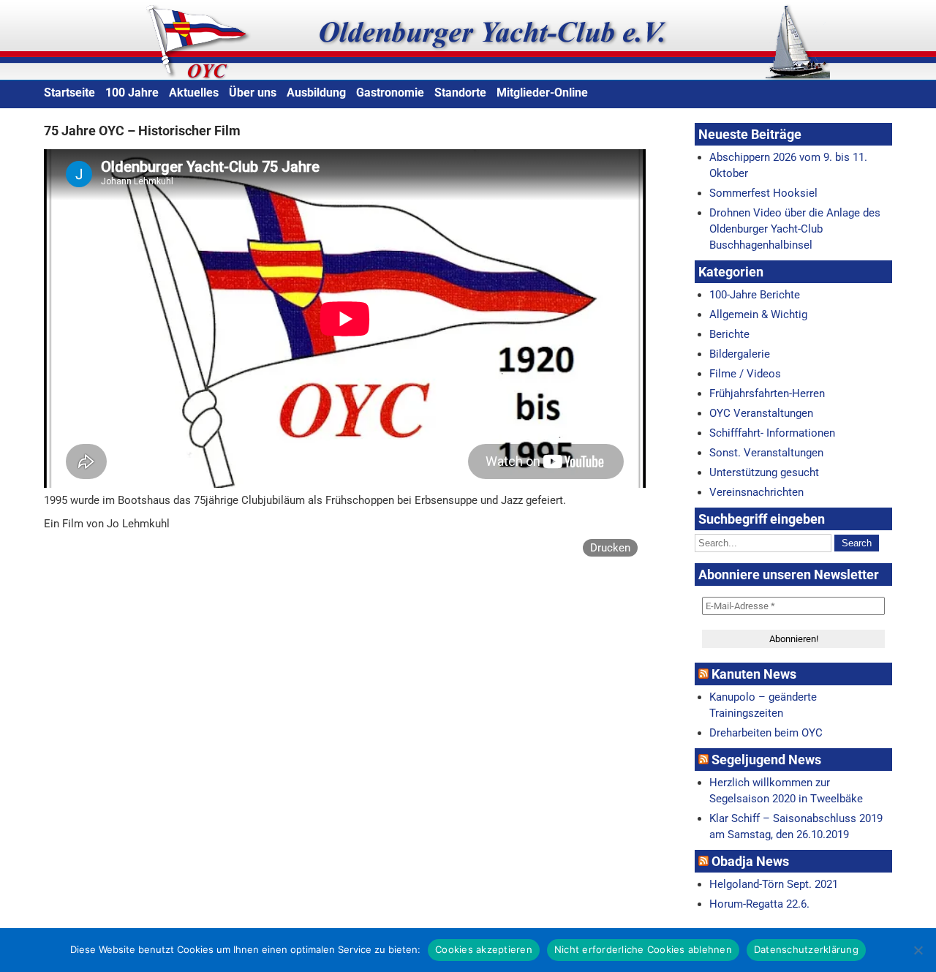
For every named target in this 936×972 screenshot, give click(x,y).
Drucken (610, 547)
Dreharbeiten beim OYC (766, 732)
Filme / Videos (745, 373)
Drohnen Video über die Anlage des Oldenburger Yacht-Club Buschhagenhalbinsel (794, 229)
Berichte (729, 334)
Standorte (460, 92)
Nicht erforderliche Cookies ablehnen (643, 949)
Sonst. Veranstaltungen (766, 452)
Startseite (69, 92)
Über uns (252, 92)
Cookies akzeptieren (483, 949)
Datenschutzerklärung (806, 949)
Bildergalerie (739, 354)
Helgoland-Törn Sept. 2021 (773, 884)
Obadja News (750, 861)
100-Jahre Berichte (754, 294)
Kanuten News (754, 674)
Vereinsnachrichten (756, 492)
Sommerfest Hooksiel (763, 193)
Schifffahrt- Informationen (772, 433)
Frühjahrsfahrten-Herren (767, 393)
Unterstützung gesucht (764, 472)
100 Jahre (132, 92)
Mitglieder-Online (542, 92)
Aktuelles (194, 92)
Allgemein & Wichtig (758, 314)
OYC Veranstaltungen (761, 413)
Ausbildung (316, 92)
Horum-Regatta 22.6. (759, 904)
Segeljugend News (766, 759)
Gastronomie (390, 92)
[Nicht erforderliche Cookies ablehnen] (917, 950)
